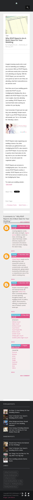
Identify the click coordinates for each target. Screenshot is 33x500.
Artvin (13, 356)
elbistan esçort (16, 322)
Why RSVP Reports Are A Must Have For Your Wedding (16, 40)
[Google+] (22, 495)
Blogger (5, 497)
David (14, 226)
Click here (9, 184)
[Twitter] (28, 493)
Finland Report (16, 259)
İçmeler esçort (16, 334)
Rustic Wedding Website (10, 481)
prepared (6, 484)
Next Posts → (23, 205)
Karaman (14, 362)
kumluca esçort (16, 326)
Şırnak (14, 358)
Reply (13, 251)
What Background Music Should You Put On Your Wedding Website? (18, 423)
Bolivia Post (21, 291)
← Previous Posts (11, 205)
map (21, 481)
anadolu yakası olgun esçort (20, 337)
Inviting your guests (9, 478)
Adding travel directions (10, 472)
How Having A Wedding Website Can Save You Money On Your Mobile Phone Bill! (19, 430)
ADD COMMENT (25, 222)
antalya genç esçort (17, 336)
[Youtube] (28, 495)
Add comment (25, 375)
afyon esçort (15, 324)
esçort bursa (15, 328)
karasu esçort (16, 332)
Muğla (14, 360)
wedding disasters (17, 484)
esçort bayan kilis (17, 330)
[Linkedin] (25, 495)
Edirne (14, 368)
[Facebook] (25, 493)
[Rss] (22, 493)
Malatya (14, 364)
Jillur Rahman (11, 497)
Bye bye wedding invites (10, 475)
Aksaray (14, 354)
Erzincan (14, 352)
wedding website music (10, 486)
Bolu (13, 366)
